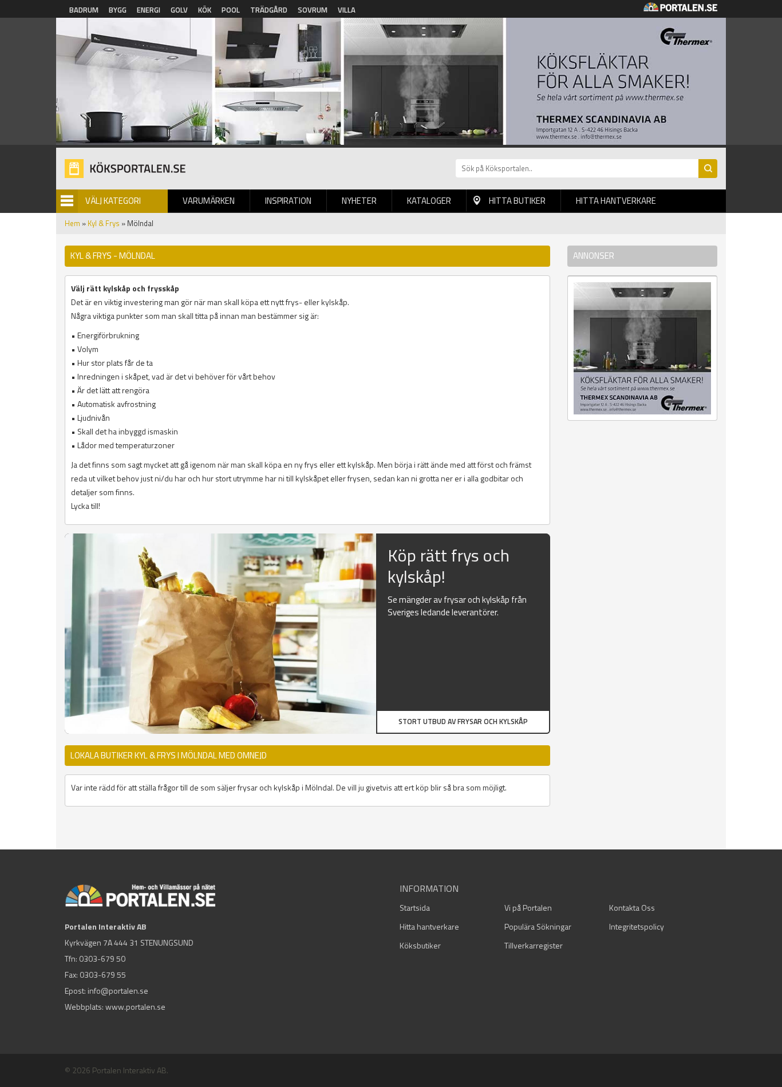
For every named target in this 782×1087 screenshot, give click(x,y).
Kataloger (429, 200)
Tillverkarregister (533, 945)
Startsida (415, 908)
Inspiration (288, 200)
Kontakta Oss (632, 908)
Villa (347, 9)
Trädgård (268, 9)
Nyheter (359, 200)
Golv (179, 9)
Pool (231, 9)
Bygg (118, 9)
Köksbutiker (420, 945)
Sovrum (312, 9)
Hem (72, 223)
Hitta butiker (517, 200)
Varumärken (209, 200)
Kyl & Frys (104, 223)
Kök (204, 9)
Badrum (83, 9)
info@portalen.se (118, 991)
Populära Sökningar (537, 926)
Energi (148, 9)
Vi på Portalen (528, 908)
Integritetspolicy (636, 926)
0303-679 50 (102, 958)
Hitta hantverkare (616, 200)
